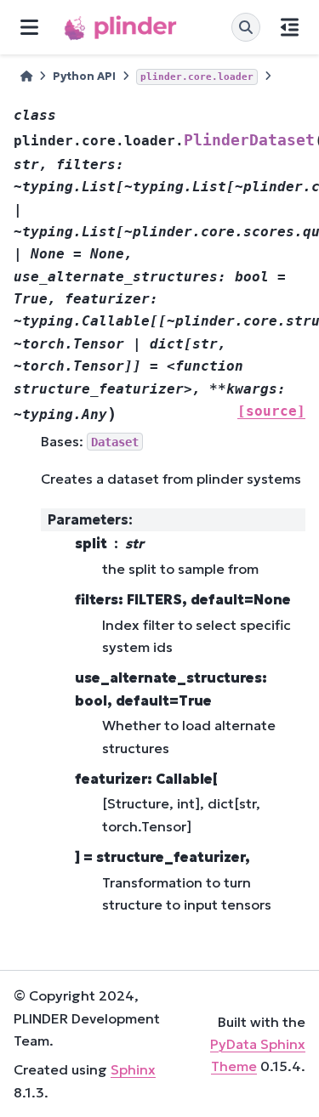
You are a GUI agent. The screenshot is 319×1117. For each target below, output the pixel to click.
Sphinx (133, 1069)
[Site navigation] (29, 27)
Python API (84, 76)
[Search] (245, 27)
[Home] (26, 77)
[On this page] (289, 27)
